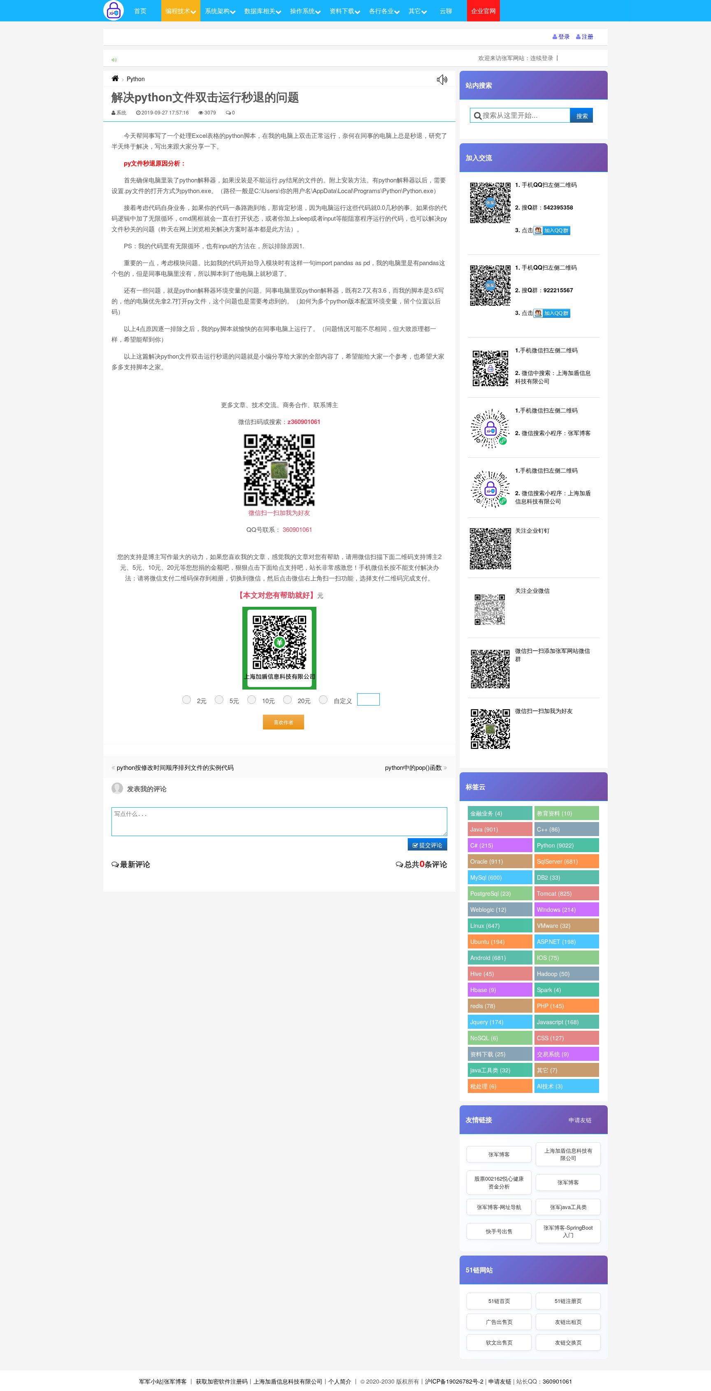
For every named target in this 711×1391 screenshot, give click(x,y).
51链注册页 (568, 1301)
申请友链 (580, 1120)
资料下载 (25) (488, 1054)
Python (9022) (555, 845)
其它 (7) (547, 1070)
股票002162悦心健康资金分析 (499, 1182)
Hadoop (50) (553, 973)
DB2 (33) (548, 877)
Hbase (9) (483, 990)
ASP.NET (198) (556, 941)
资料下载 (342, 10)
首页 (140, 10)
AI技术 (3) (550, 1086)
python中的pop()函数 (413, 767)
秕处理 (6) (483, 1086)
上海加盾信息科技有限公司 (568, 1154)
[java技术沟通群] (551, 313)
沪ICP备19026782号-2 (454, 1381)
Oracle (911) (486, 861)
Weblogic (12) (488, 909)
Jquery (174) (487, 1022)
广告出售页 (499, 1322)
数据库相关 (259, 10)
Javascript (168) (558, 1022)
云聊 (446, 10)
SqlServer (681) (557, 861)
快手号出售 (499, 1231)
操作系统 (302, 10)
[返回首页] (115, 79)
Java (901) (484, 829)
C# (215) (481, 845)
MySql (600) (486, 877)
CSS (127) (550, 1038)
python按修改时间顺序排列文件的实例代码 (175, 767)
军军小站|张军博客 (163, 1381)
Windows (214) (556, 909)
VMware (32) (554, 925)
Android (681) (488, 957)
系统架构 (217, 10)
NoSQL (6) (484, 1038)
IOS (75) (548, 957)
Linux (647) (485, 925)
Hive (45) (482, 973)
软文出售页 (499, 1342)
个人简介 (339, 1381)
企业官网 (483, 10)
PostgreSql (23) (490, 893)
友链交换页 (568, 1342)
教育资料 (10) (554, 813)
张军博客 (499, 1154)
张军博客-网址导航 (499, 1207)
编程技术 (177, 10)
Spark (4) (549, 990)
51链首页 (499, 1301)
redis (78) (482, 1006)
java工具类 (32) (490, 1070)
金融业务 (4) (486, 813)
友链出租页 (568, 1322)
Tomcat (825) (554, 893)
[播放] (442, 80)
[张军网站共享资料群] (551, 230)
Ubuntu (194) (487, 941)
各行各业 (381, 10)
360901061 (557, 1381)
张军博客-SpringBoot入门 (568, 1231)
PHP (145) (550, 1006)
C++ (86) (548, 829)
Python (136, 79)
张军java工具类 (568, 1207)
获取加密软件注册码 (222, 1381)
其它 (415, 10)
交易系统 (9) (553, 1054)
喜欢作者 (283, 721)
